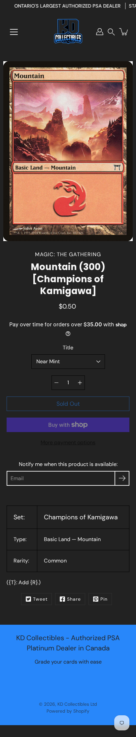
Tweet (40, 599)
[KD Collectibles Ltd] (68, 31)
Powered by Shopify (68, 711)
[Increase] (80, 382)
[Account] (99, 31)
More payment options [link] (68, 442)
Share (74, 599)
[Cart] (124, 31)
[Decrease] (56, 382)
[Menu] (14, 32)
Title (68, 347)
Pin (104, 599)
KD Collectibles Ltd (77, 704)
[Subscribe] (122, 478)
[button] (111, 32)
